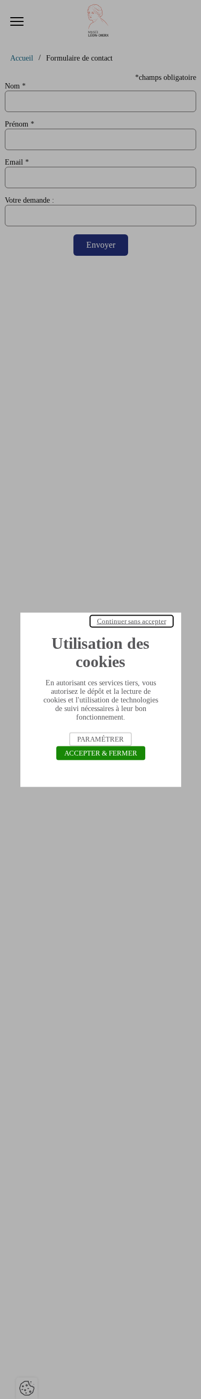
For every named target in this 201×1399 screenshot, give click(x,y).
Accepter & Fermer (100, 753)
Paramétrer (100, 739)
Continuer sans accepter (131, 621)
